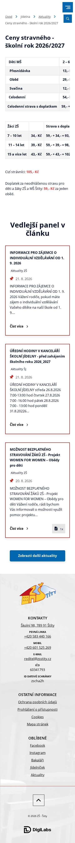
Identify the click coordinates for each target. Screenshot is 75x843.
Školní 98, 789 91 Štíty (37, 625)
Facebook (37, 745)
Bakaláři (37, 760)
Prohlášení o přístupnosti (38, 709)
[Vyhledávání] (68, 18)
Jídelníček (37, 767)
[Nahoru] (37, 800)
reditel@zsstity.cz (37, 658)
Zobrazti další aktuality (37, 555)
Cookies (37, 717)
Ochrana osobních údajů (37, 702)
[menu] (68, 7)
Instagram (38, 752)
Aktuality (45, 17)
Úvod (8, 17)
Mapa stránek (37, 724)
